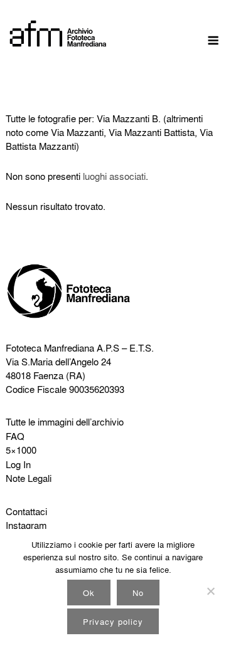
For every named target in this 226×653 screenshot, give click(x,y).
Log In (18, 464)
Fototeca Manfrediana (50, 348)
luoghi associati (114, 176)
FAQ (15, 436)
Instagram (26, 525)
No (138, 592)
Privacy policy (113, 621)
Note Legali (28, 478)
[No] (210, 591)
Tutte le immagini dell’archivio (65, 422)
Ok (89, 592)
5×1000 (21, 450)
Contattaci (26, 511)
